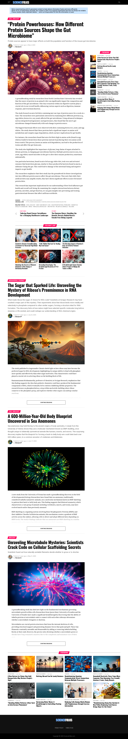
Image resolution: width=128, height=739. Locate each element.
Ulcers (71, 206)
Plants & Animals (62, 206)
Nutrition (51, 206)
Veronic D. (18, 47)
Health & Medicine (22, 206)
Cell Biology (31, 205)
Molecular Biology (40, 206)
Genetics (75, 205)
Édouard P (18, 316)
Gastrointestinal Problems (61, 205)
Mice (30, 206)
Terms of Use (69, 728)
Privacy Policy (59, 728)
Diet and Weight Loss (43, 205)
